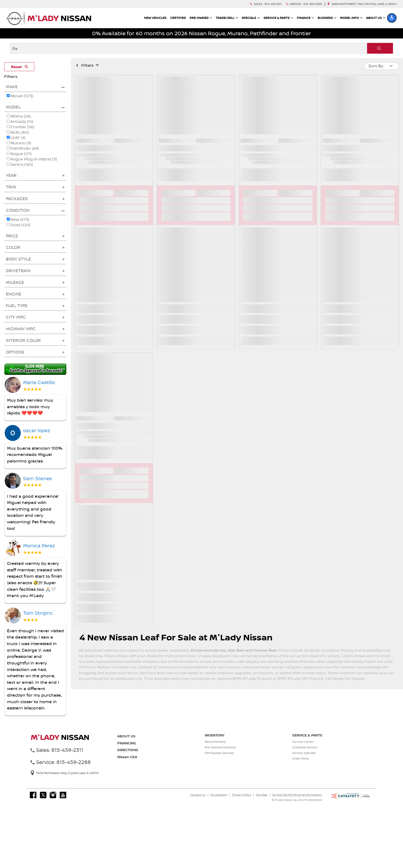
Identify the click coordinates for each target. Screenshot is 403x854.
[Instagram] (53, 801)
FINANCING (126, 749)
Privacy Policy (241, 801)
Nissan (19, 102)
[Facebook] (33, 801)
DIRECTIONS (127, 756)
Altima (20, 122)
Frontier (22, 133)
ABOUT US (126, 742)
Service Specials (304, 759)
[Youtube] (63, 801)
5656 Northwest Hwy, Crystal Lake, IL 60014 (364, 4)
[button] (391, 18)
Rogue (21, 160)
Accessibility (218, 801)
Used (17, 231)
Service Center (303, 748)
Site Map (262, 801)
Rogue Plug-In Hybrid (33, 165)
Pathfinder (24, 155)
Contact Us (197, 801)
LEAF (17, 144)
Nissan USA (127, 763)
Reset (16, 66)
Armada (21, 128)
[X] (43, 801)
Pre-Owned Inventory (220, 754)
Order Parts (300, 765)
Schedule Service (304, 754)
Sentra (21, 171)
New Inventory (215, 748)
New (17, 226)
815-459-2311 (273, 4)
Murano (20, 149)
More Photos (114, 115)
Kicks (19, 139)
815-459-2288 (312, 4)
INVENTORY (214, 741)
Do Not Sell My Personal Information (297, 801)
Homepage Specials (219, 759)
